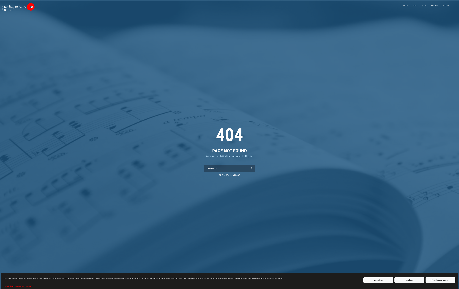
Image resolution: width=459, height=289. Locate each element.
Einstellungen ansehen (440, 280)
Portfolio (434, 5)
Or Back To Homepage (229, 175)
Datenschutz (19, 286)
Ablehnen (409, 280)
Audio (424, 5)
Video (415, 5)
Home (405, 5)
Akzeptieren (378, 280)
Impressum (28, 286)
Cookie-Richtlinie (9, 286)
